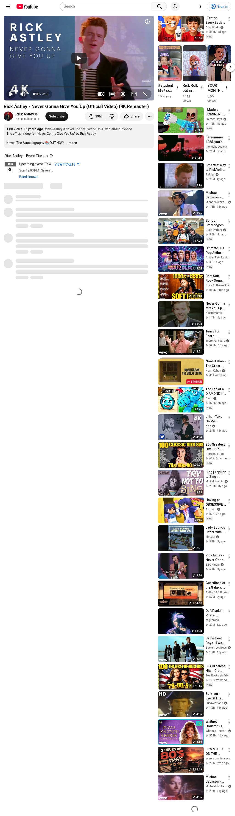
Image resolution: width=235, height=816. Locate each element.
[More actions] (149, 116)
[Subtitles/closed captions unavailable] (112, 94)
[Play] (79, 58)
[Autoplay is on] (100, 94)
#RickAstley (53, 129)
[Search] (159, 6)
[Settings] (200, 6)
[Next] (230, 67)
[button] (40, 94)
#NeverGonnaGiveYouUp (82, 129)
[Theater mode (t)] (134, 94)
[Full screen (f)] (145, 94)
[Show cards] (147, 21)
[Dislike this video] (111, 116)
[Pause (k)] (11, 94)
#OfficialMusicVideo (116, 129)
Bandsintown (28, 177)
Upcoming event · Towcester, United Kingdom (51, 164)
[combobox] (107, 6)
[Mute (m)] (23, 94)
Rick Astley (25, 114)
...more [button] (71, 143)
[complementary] (50, 155)
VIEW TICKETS (65, 164)
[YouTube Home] (27, 6)
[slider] (78, 87)
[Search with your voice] (175, 6)
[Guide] (8, 6)
